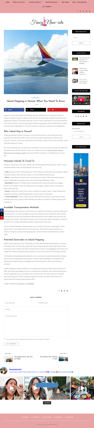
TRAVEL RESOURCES (51, 2)
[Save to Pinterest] (2, 218)
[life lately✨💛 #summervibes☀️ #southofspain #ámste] (58, 388)
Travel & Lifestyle (18, 2)
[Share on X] (2, 214)
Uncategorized (35, 98)
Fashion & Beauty (35, 2)
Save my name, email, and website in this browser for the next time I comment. (27, 339)
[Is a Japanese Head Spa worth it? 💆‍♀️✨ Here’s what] (35, 388)
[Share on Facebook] (2, 210)
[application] (81, 100)
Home (7, 2)
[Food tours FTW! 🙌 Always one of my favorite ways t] (11, 388)
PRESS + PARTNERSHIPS (79, 2)
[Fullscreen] (89, 103)
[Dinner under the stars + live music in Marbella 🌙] (82, 388)
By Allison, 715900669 (26, 284)
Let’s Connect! (47, 6)
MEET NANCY (65, 2)
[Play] (74, 103)
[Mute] (86, 103)
